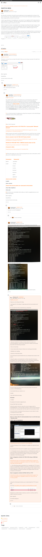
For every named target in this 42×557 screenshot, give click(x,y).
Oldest (5, 51)
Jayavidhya (6, 54)
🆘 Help (2, 522)
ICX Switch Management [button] (13, 528)
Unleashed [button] (28, 528)
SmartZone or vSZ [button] (13, 527)
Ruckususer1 (6, 10)
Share (2, 45)
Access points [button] (4, 528)
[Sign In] (40, 2)
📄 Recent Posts (4, 519)
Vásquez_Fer (15, 297)
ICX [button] (26, 527)
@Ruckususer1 (5, 57)
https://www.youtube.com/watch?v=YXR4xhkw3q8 (17, 144)
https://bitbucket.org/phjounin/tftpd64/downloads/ (25, 485)
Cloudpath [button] (21, 527)
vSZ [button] (38, 527)
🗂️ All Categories (4, 518)
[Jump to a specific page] (40, 52)
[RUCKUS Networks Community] (5, 2)
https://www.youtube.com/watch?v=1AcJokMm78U (17, 149)
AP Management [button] (32, 527)
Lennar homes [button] (22, 528)
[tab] (3, 48)
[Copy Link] (16, 11)
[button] (17, 37)
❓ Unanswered (21, 521)
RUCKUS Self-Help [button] (5, 527)
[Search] (38, 2)
